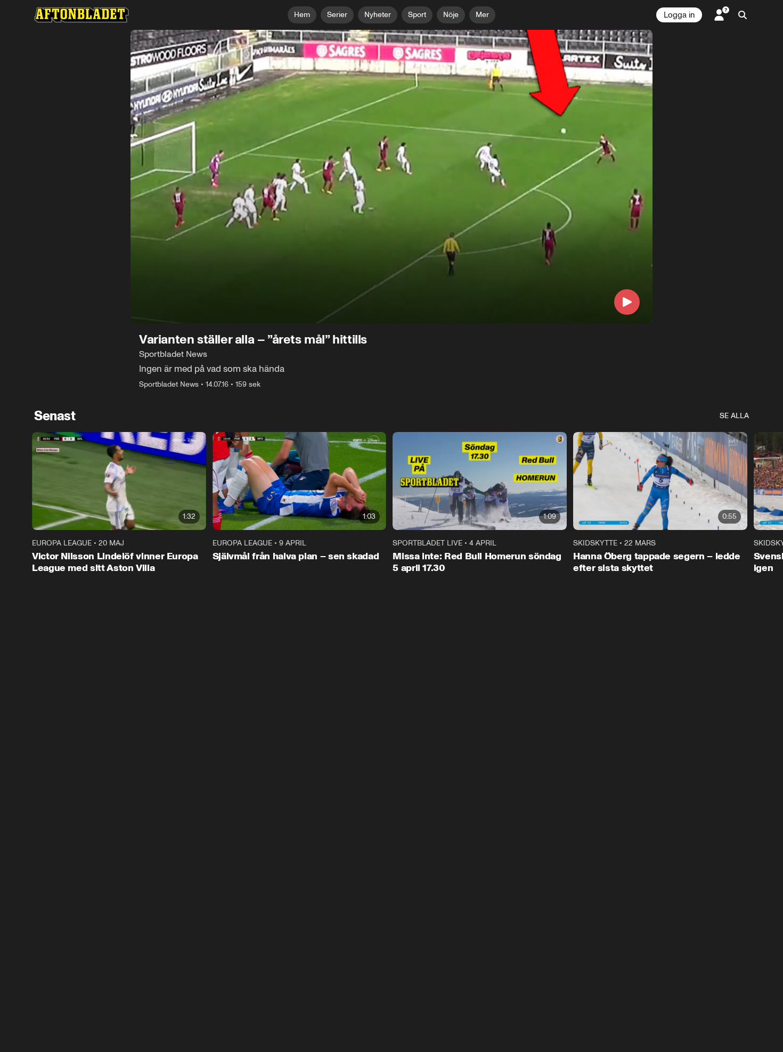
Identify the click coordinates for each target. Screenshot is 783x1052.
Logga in (679, 15)
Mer (482, 14)
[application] (391, 176)
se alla (734, 415)
